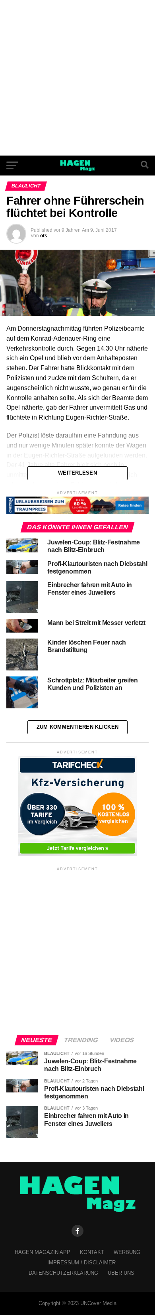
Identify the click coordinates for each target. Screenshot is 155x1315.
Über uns (121, 1273)
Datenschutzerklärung (63, 1273)
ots (43, 236)
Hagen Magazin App (42, 1252)
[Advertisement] (77, 78)
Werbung (127, 1252)
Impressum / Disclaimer (81, 1263)
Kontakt (92, 1252)
